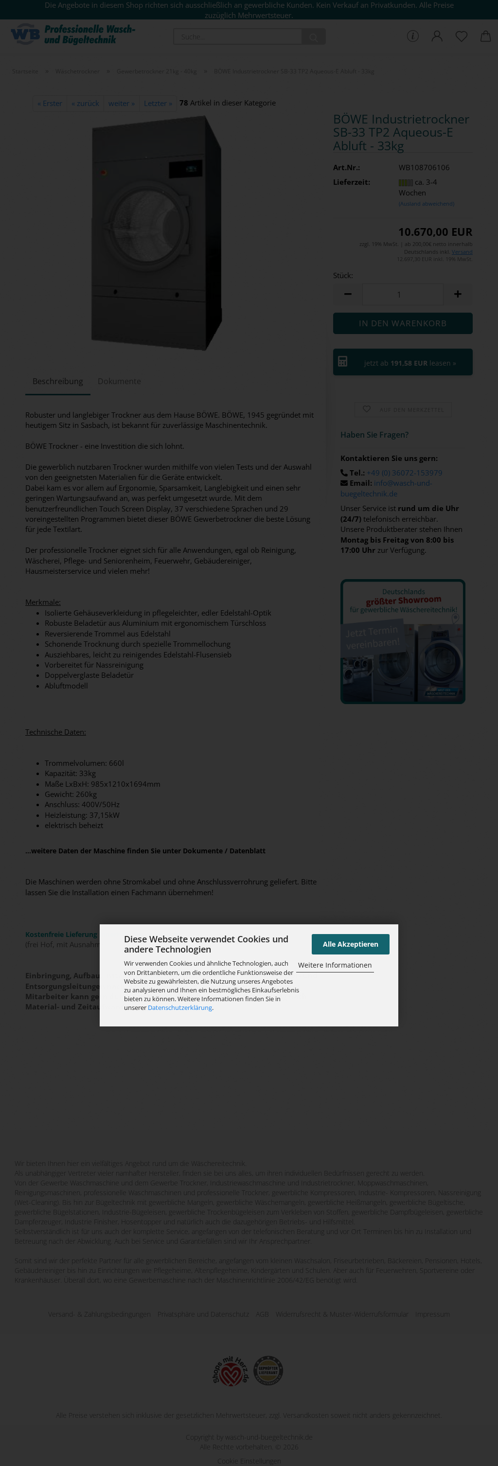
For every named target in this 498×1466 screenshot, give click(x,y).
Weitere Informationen (335, 965)
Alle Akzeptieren (350, 944)
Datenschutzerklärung (180, 1007)
